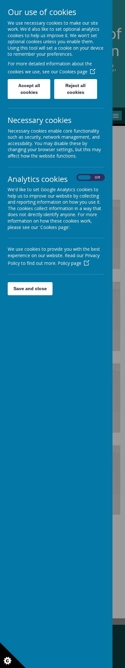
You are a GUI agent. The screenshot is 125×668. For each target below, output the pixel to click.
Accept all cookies (29, 89)
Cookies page (73, 72)
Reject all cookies (75, 89)
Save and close (30, 288)
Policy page (69, 263)
